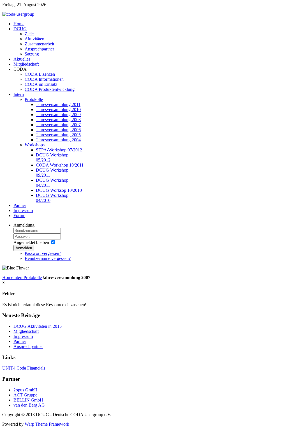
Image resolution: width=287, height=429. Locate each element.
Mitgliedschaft (26, 331)
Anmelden (24, 248)
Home (7, 277)
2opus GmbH (25, 390)
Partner (19, 341)
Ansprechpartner (28, 346)
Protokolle (33, 277)
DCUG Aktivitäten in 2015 (37, 326)
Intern (18, 277)
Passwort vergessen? (43, 253)
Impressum (23, 336)
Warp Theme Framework (47, 424)
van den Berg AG (29, 405)
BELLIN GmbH (28, 400)
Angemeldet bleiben (31, 242)
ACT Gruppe (25, 395)
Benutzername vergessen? (48, 258)
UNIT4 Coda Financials (23, 368)
